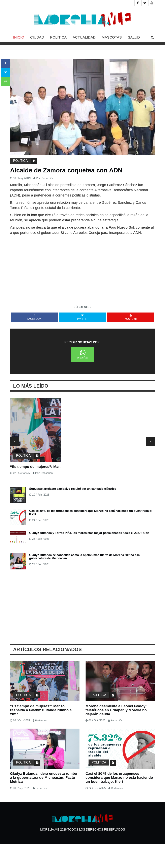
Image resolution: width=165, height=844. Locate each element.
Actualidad (84, 37)
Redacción (48, 178)
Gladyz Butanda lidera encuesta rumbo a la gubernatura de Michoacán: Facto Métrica (43, 778)
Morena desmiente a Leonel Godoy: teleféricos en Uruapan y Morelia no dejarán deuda (116, 710)
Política (58, 37)
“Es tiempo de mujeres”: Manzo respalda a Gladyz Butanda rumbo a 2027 (73, 467)
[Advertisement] (82, 265)
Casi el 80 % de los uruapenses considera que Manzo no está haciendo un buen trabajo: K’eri (90, 512)
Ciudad (37, 37)
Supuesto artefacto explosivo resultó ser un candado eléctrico (72, 488)
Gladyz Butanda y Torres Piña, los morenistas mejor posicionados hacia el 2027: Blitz (89, 532)
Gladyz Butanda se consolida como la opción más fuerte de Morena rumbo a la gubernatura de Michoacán (84, 556)
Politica (20, 160)
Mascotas (112, 37)
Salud (134, 37)
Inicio (18, 37)
